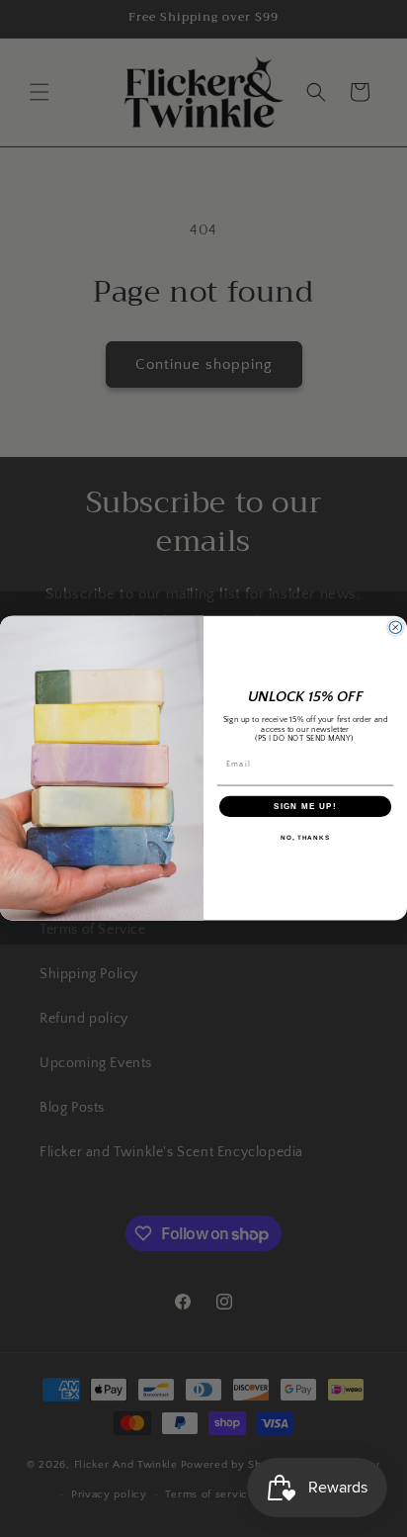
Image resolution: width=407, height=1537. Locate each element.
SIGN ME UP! (305, 806)
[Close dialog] (395, 627)
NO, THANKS (305, 837)
